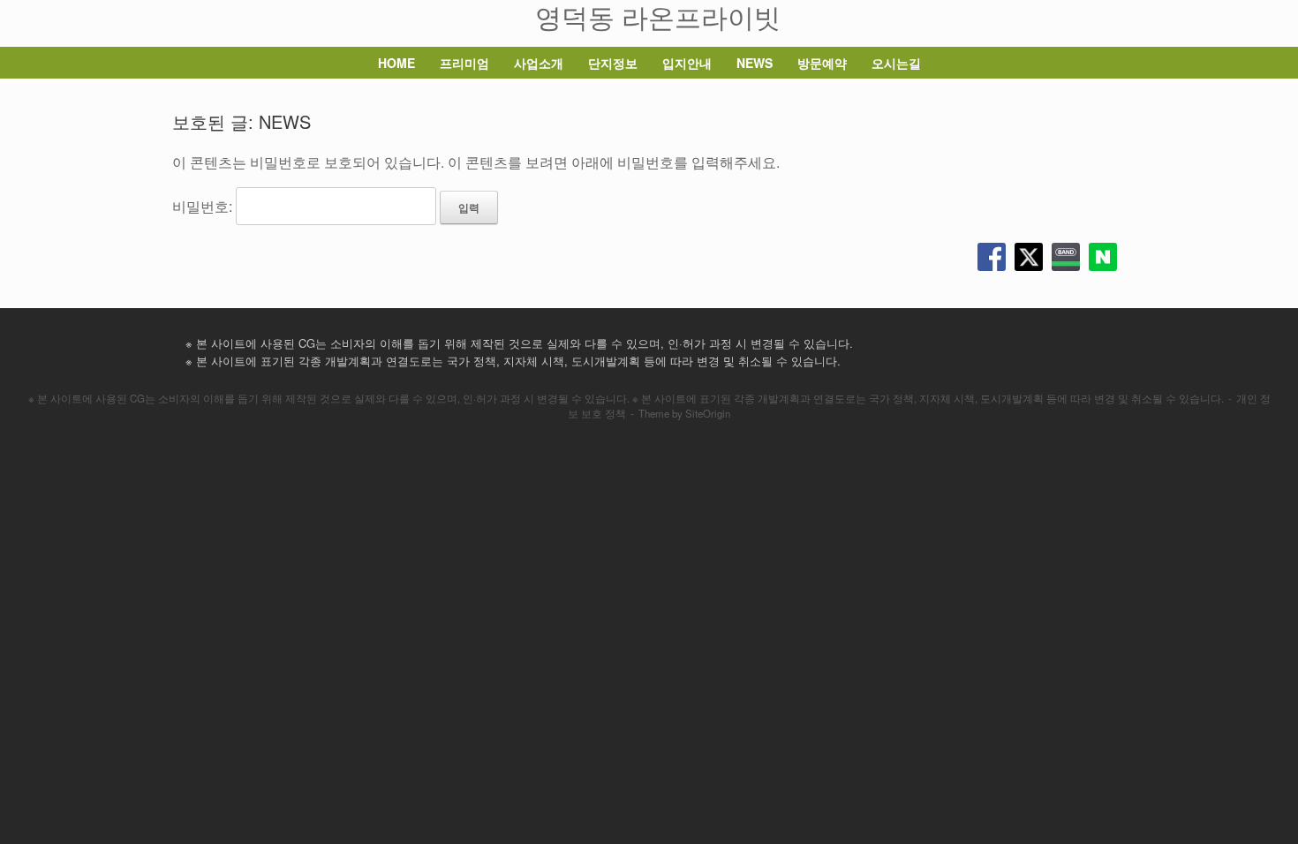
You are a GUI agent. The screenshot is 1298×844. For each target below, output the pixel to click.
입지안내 (687, 63)
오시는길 (896, 63)
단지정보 (613, 63)
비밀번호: (204, 206)
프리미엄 (464, 63)
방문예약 (822, 63)
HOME (396, 63)
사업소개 (538, 63)
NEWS (754, 63)
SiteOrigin (707, 413)
